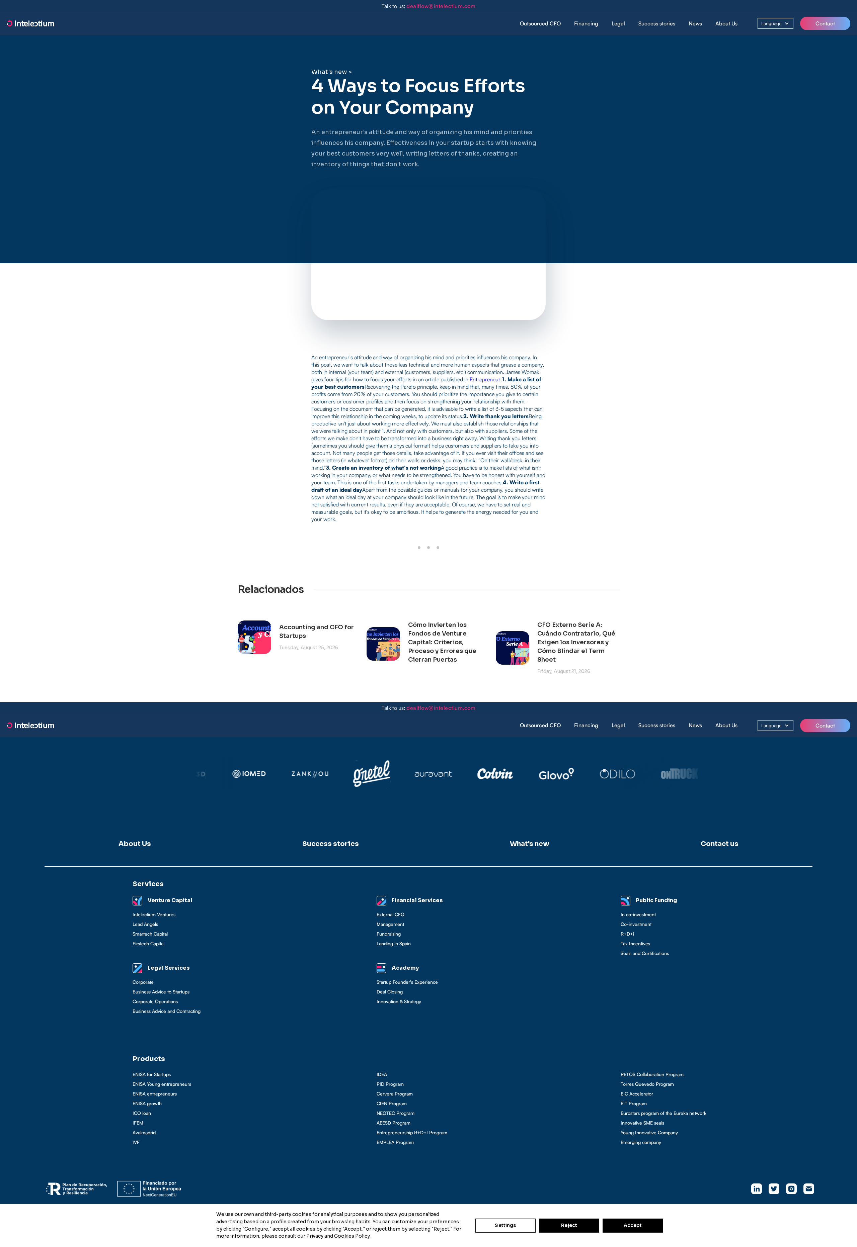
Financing (586, 23)
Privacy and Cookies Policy (338, 1236)
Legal (618, 23)
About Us (726, 23)
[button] (586, 23)
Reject (569, 1225)
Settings (505, 1225)
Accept (633, 1225)
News (695, 23)
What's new (329, 72)
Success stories (656, 23)
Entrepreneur (485, 379)
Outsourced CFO (540, 23)
